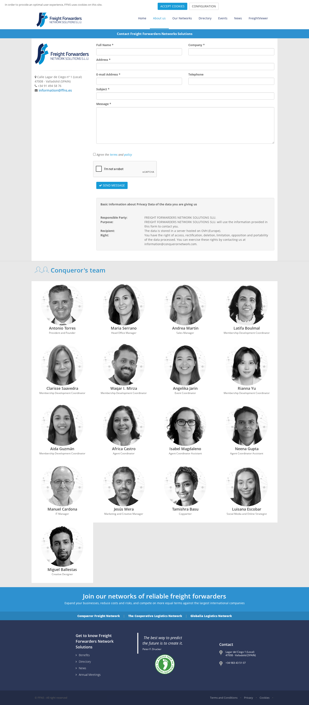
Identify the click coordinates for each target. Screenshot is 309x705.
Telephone (195, 74)
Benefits (84, 655)
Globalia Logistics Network (211, 616)
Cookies (264, 698)
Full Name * (105, 45)
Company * (196, 45)
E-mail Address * (108, 74)
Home (142, 18)
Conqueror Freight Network (98, 616)
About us (159, 18)
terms (114, 155)
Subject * (103, 89)
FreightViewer (258, 18)
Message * (103, 104)
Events (222, 18)
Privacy (248, 698)
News (238, 18)
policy (128, 155)
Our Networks (182, 18)
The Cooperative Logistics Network (155, 616)
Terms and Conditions (224, 698)
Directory (205, 18)
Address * (103, 60)
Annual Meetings (90, 675)
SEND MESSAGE (113, 185)
